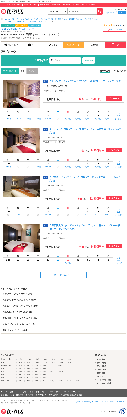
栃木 (61, 362)
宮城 (45, 359)
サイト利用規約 (17, 395)
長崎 (36, 381)
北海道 (21, 359)
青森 (30, 359)
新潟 (20, 365)
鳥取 (36, 374)
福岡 (20, 381)
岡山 (20, 374)
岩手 (37, 359)
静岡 (28, 368)
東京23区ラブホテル (76, 19)
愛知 (20, 368)
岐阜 (36, 368)
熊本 (44, 381)
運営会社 (4, 395)
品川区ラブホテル (91, 19)
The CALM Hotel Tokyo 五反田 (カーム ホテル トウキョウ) (24, 21)
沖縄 (77, 381)
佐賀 (52, 381)
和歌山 (60, 371)
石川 (36, 365)
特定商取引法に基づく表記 (71, 395)
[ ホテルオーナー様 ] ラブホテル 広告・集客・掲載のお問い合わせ (100, 402)
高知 (44, 377)
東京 (20, 362)
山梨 (52, 365)
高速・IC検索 (44, 5)
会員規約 (29, 395)
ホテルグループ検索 (88, 5)
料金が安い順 (120, 71)
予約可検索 (66, 5)
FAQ (17, 392)
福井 (44, 365)
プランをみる (114, 98)
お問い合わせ (27, 392)
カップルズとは (7, 392)
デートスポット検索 (30, 5)
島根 (44, 374)
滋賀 (44, 371)
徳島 (20, 377)
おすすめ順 (105, 71)
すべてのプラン (10, 71)
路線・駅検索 (16, 5)
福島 (69, 359)
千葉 (45, 362)
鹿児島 (68, 381)
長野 (60, 365)
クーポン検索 (55, 5)
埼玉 (37, 362)
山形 (61, 359)
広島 (28, 374)
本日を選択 (88, 60)
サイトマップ (41, 392)
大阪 (20, 371)
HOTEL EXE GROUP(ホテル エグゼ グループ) (17, 29)
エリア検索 (6, 5)
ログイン (122, 13)
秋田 (53, 359)
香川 (28, 377)
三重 (44, 368)
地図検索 (76, 5)
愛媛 (36, 377)
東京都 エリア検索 (47, 19)
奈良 (52, 371)
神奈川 (29, 362)
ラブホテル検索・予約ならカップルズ (16, 19)
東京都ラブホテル (61, 19)
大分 (28, 381)
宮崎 (60, 381)
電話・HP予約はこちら (63, 275)
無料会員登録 (110, 13)
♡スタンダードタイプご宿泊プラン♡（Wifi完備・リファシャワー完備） (86, 81)
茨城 (53, 362)
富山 (28, 365)
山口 (52, 374)
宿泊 (23, 71)
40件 (121, 25)
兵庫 (28, 371)
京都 (36, 371)
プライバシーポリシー (71, 392)
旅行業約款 (53, 395)
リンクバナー (54, 392)
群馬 (69, 362)
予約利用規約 (41, 395)
